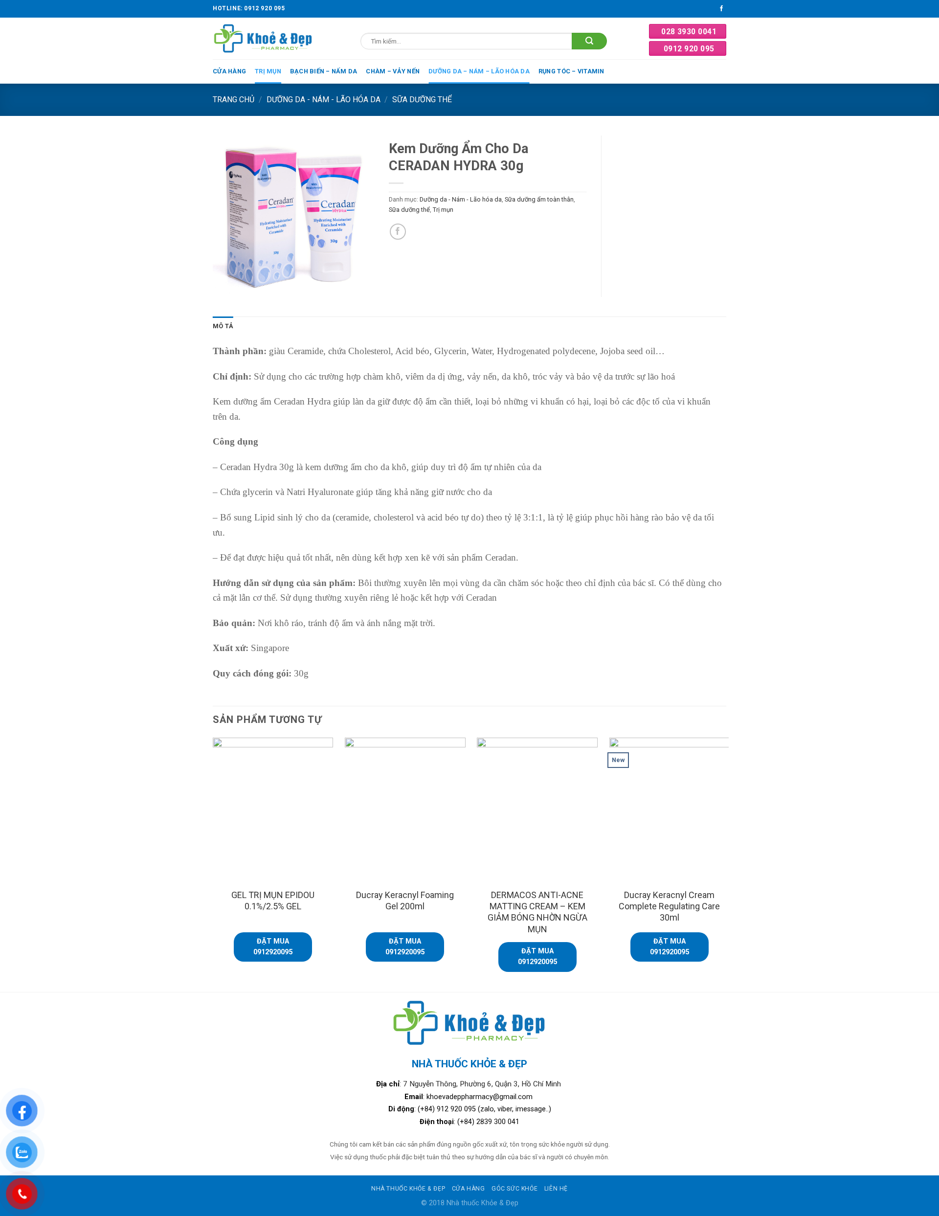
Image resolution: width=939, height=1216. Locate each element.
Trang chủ (233, 99)
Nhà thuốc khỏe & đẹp (408, 1188)
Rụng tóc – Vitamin (571, 71)
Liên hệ (556, 1188)
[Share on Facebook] (398, 232)
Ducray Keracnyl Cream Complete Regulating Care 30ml (669, 906)
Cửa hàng (229, 71)
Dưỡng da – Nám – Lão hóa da (479, 71)
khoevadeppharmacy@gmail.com (480, 1097)
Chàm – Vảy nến (393, 71)
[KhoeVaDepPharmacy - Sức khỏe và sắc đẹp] (263, 38)
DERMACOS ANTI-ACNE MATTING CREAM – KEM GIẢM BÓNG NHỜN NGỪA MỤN (537, 912)
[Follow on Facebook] (721, 8)
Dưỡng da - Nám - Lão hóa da (323, 99)
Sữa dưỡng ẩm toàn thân (539, 199)
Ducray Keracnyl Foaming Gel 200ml (405, 900)
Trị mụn (268, 71)
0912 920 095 (689, 48)
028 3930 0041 (688, 31)
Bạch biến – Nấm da (324, 71)
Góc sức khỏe (514, 1188)
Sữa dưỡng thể (422, 99)
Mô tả (223, 326)
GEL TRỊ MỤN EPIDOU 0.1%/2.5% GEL (272, 900)
